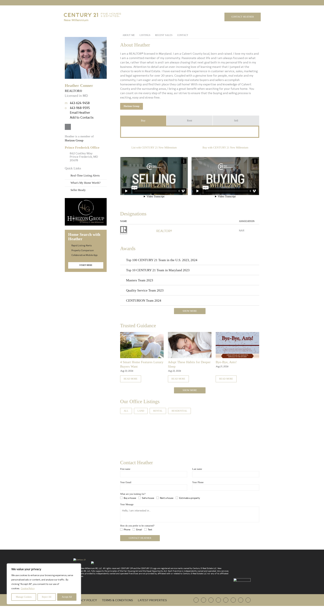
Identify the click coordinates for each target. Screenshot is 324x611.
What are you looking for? (132, 494)
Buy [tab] (143, 120)
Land (141, 411)
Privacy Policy (85, 600)
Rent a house (166, 497)
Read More (131, 379)
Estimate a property (189, 497)
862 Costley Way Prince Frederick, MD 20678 (84, 156)
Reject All (46, 597)
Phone (127, 529)
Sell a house (148, 497)
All (126, 411)
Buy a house (130, 497)
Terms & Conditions (117, 600)
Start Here (85, 265)
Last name (197, 469)
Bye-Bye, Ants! (226, 362)
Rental (158, 411)
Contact (182, 35)
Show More (190, 311)
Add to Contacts (81, 117)
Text (150, 529)
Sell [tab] (236, 120)
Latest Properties (152, 600)
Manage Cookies (24, 597)
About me (129, 35)
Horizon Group (131, 106)
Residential (179, 411)
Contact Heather (242, 17)
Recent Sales (163, 35)
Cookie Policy (28, 588)
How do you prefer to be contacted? (137, 525)
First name (125, 469)
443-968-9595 (77, 107)
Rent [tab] (189, 120)
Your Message (126, 504)
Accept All (67, 597)
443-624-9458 (77, 103)
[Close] (77, 566)
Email (139, 529)
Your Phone (198, 482)
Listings (145, 35)
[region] (44, 583)
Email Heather (80, 112)
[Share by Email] (3, 329)
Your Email (125, 482)
